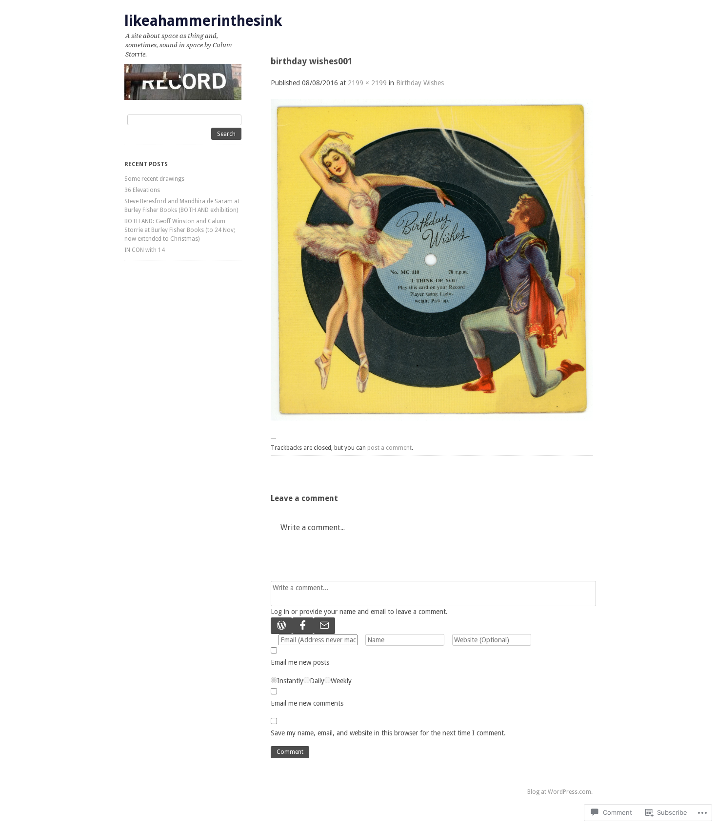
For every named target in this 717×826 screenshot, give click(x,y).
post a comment (389, 447)
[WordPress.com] (281, 625)
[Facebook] (303, 625)
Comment (290, 752)
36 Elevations (142, 190)
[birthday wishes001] (432, 418)
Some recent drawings (154, 178)
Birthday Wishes (420, 83)
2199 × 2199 (367, 83)
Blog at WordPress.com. (560, 791)
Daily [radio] (317, 681)
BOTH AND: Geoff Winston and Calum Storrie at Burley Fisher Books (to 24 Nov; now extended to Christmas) (179, 230)
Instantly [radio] (290, 681)
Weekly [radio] (341, 681)
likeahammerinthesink (203, 20)
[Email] (324, 625)
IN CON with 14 (144, 250)
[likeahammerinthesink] (182, 82)
